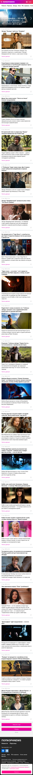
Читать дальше (6, 56)
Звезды (15, 5)
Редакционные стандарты (13, 762)
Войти (30, 1)
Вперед (16, 729)
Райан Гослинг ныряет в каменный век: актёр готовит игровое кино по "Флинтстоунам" (16, 518)
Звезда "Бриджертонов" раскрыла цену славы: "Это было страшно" (16, 201)
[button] (31, 18)
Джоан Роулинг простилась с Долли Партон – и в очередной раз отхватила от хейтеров (16, 691)
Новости (4, 5)
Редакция (4, 762)
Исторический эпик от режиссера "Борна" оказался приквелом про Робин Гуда (14, 132)
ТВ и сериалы (25, 5)
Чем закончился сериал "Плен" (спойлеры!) (15, 586)
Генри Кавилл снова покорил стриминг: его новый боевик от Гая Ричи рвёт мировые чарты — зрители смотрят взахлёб (16, 64)
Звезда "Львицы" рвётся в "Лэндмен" (13, 31)
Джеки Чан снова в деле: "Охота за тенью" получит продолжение (15, 99)
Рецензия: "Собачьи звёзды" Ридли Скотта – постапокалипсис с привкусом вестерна (15, 344)
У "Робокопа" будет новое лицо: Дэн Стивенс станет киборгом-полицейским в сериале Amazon (16, 169)
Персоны (9, 5)
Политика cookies (21, 761)
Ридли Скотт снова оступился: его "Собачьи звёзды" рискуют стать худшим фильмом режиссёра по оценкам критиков (15, 309)
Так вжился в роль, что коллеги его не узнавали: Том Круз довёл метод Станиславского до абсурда (16, 553)
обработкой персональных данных (19, 767)
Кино (19, 5)
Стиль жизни (23, 754)
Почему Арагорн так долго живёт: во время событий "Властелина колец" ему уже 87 (15, 414)
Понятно (16, 772)
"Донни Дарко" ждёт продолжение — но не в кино (15, 622)
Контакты (27, 762)
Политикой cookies (14, 768)
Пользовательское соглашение (9, 761)
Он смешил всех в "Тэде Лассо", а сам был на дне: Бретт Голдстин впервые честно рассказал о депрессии (16, 236)
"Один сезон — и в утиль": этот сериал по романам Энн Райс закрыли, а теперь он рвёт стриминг (16, 273)
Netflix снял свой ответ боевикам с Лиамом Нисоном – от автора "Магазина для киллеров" (16, 485)
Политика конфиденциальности (19, 759)
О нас (22, 762)
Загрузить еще (16, 724)
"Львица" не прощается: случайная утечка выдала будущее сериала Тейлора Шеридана (15, 657)
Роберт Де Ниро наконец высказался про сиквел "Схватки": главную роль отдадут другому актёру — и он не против (14, 450)
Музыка (4, 756)
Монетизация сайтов (6, 759)
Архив (16, 732)
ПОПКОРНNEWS (11, 740)
